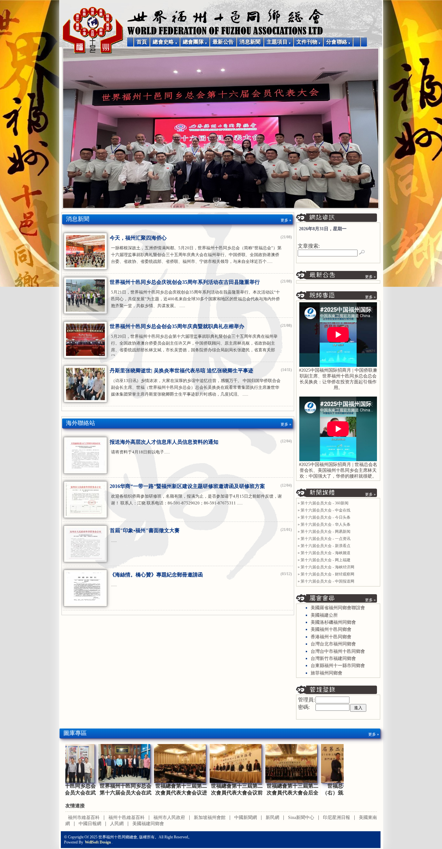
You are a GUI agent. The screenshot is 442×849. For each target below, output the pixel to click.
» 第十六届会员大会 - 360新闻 (323, 503)
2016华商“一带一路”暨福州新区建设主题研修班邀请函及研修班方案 (187, 486)
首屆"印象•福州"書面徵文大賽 (145, 530)
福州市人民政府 (169, 817)
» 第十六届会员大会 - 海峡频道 (324, 553)
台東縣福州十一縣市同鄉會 (338, 658)
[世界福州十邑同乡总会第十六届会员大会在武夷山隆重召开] (93, 781)
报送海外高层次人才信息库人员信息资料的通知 (164, 442)
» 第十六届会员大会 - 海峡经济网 (326, 567)
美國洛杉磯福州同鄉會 (333, 614)
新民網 (272, 817)
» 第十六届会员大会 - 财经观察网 (326, 574)
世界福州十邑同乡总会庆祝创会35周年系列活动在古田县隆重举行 (185, 282)
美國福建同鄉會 (148, 823)
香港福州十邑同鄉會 (331, 628)
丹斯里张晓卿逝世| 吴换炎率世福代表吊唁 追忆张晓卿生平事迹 (181, 370)
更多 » (286, 220)
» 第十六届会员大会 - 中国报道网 (326, 581)
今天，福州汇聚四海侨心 (138, 238)
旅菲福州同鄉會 (326, 665)
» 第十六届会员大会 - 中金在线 (324, 510)
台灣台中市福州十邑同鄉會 (338, 643)
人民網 (117, 823)
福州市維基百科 (84, 817)
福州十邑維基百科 (126, 817)
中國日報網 (90, 823)
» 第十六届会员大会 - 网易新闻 (324, 531)
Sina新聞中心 (301, 817)
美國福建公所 (324, 607)
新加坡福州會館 (210, 817)
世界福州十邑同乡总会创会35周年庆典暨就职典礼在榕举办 (177, 326)
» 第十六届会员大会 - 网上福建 (324, 560)
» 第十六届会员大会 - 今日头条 (324, 517)
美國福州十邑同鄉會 (331, 621)
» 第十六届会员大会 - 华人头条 (324, 524)
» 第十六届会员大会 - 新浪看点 (324, 546)
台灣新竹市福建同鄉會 (333, 650)
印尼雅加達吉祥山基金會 (335, 672)
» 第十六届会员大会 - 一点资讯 (324, 538)
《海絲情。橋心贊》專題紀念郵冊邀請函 (156, 574)
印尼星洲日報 (336, 817)
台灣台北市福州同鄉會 (333, 636)
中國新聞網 (245, 817)
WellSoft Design (98, 842)
